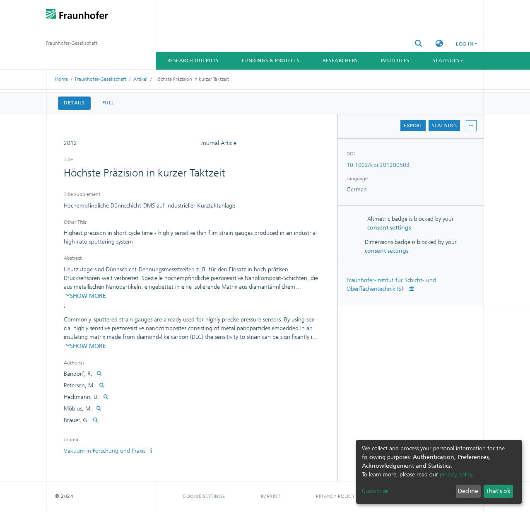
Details (74, 103)
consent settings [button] (389, 227)
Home (61, 79)
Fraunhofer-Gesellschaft (100, 79)
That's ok (498, 491)
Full (108, 103)
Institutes (395, 60)
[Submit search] (418, 43)
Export (413, 125)
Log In (464, 44)
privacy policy (456, 474)
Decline (468, 491)
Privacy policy (335, 496)
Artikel (140, 79)
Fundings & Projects (271, 60)
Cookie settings (204, 496)
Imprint (271, 496)
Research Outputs (193, 60)
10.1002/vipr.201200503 (378, 165)
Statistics (444, 125)
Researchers (340, 60)
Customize (375, 491)
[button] (439, 43)
